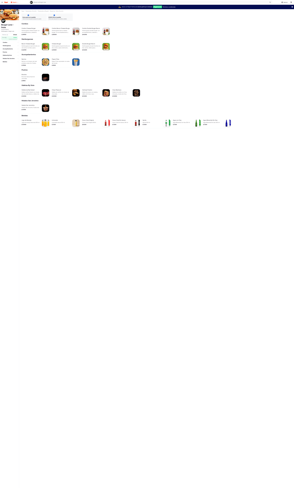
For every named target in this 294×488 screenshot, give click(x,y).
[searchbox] (150, 2)
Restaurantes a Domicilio (31, 11)
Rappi (23, 11)
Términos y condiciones (169, 7)
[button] (14, 2)
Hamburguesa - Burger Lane (7, 31)
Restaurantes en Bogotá (43, 11)
